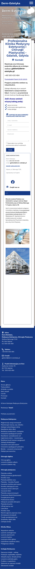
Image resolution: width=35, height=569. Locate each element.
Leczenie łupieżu (6, 537)
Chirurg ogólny (6, 460)
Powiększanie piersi (7, 497)
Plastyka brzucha (6, 504)
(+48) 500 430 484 (14, 161)
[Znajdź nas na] (13, 182)
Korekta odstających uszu (9, 486)
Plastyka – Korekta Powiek (10, 482)
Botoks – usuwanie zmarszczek (11, 449)
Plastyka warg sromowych (9, 493)
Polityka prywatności (8, 414)
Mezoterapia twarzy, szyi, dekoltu (12, 425)
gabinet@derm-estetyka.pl (18, 163)
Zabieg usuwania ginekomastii (11, 475)
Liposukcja (4, 508)
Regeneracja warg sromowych (11, 422)
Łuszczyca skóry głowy (8, 539)
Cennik (3, 393)
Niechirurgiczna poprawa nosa (11, 513)
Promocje (4, 396)
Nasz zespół (5, 391)
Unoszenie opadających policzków (12, 447)
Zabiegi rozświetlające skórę (10, 427)
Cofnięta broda (6, 521)
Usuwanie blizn (6, 491)
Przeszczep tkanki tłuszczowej (11, 495)
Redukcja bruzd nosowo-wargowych (13, 440)
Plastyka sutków (6, 473)
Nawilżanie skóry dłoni (8, 429)
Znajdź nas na (14, 187)
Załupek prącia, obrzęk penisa (11, 557)
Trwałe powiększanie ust (9, 517)
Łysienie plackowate (8, 535)
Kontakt (3, 398)
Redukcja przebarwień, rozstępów (12, 431)
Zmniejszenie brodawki (8, 515)
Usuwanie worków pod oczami (11, 484)
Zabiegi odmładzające (8, 442)
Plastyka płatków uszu (8, 480)
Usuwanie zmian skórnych (9, 489)
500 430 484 (9, 343)
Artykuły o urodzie (7, 389)
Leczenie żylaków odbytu (9, 462)
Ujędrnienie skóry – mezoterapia (12, 438)
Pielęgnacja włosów (7, 544)
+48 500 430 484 (10, 36)
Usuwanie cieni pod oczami (10, 444)
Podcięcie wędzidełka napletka (11, 554)
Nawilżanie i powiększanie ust (11, 436)
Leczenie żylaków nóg (8, 464)
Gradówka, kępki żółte (8, 519)
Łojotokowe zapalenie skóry (10, 541)
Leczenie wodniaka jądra (9, 559)
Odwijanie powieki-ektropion (10, 502)
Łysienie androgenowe (8, 533)
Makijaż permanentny (8, 451)
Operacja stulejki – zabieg (9, 552)
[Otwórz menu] (31, 3)
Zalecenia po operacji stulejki (11, 563)
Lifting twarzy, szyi (7, 506)
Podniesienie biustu (7, 500)
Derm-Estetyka (10, 3)
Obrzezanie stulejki (7, 565)
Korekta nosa (5, 478)
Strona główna (6, 385)
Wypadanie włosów (7, 530)
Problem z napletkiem (8, 561)
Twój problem (5, 387)
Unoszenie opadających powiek (11, 433)
